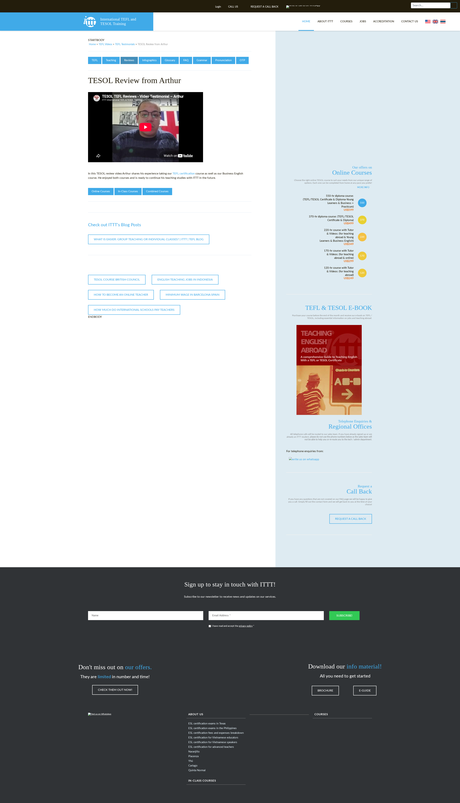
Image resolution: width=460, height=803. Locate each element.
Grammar (202, 60)
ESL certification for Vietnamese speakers (212, 742)
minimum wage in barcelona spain (192, 294)
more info (363, 187)
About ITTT (325, 21)
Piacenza (193, 756)
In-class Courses (202, 780)
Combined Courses (157, 191)
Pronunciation (223, 60)
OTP (242, 60)
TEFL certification (183, 173)
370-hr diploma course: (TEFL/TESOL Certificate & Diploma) (331, 220)
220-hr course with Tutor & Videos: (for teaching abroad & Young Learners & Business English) (337, 237)
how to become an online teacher (121, 294)
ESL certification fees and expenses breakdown (216, 733)
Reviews (129, 60)
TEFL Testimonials (125, 44)
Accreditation (383, 21)
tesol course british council (117, 279)
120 (362, 273)
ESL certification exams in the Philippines (212, 728)
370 (362, 220)
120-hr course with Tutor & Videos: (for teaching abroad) (339, 273)
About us (195, 714)
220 (362, 237)
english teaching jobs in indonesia (185, 279)
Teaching (111, 60)
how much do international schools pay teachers (134, 309)
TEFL (95, 60)
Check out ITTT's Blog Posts (114, 225)
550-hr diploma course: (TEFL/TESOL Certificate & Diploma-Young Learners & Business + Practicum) (328, 203)
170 (362, 256)
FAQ (185, 60)
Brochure (325, 690)
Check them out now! (115, 689)
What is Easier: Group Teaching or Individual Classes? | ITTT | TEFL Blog (149, 239)
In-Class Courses (128, 191)
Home (306, 21)
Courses (346, 21)
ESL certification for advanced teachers (211, 747)
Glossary (170, 60)
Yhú (190, 761)
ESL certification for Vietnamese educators (213, 737)
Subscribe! (344, 615)
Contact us (409, 21)
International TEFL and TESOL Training (118, 21)
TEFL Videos (105, 44)
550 (362, 203)
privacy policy (246, 626)
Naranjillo (194, 751)
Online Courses (101, 191)
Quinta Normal (197, 770)
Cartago (192, 765)
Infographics (149, 60)
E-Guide (365, 690)
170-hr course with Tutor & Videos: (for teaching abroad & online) (339, 256)
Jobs (363, 21)
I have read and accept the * (233, 626)
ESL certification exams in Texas (207, 723)
